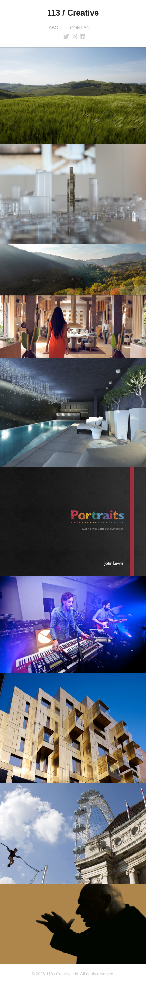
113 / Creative (73, 12)
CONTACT (81, 27)
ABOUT (57, 27)
